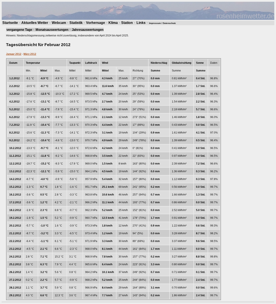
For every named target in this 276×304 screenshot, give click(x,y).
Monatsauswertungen (52, 29)
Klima (113, 23)
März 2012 (30, 54)
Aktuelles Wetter (34, 23)
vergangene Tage (19, 29)
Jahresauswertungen (88, 29)
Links (141, 23)
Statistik (76, 23)
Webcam (59, 23)
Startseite (10, 23)
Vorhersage (95, 23)
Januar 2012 (13, 54)
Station (127, 23)
